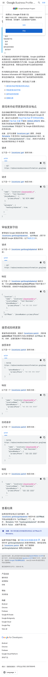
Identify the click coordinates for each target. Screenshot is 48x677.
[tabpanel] (24, 166)
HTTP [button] (6, 159)
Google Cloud (6, 622)
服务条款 (5, 577)
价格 (3, 585)
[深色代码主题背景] (41, 163)
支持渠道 (5, 594)
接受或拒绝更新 (12, 94)
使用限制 (5, 581)
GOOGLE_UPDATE (33, 121)
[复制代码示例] (44, 163)
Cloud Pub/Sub (24, 118)
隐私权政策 (11, 666)
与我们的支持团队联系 (29, 540)
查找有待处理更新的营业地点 (17, 86)
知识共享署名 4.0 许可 (36, 556)
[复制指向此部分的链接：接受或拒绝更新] (23, 327)
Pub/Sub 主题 (14, 121)
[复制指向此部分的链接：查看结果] (15, 508)
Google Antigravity (8, 618)
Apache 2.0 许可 (27, 558)
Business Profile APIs (25, 2)
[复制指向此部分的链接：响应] (8, 276)
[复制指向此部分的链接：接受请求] (13, 345)
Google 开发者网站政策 (17, 560)
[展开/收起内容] (5, 52)
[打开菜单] (3, 2)
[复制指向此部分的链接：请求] (8, 148)
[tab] (6, 158)
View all (4, 629)
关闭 (24, 25)
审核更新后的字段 (13, 90)
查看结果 (9, 98)
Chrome (4, 607)
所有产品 (5, 657)
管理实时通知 (38, 118)
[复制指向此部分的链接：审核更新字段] (20, 227)
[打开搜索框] (39, 2)
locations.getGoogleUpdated (14, 236)
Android (4, 604)
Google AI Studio (7, 615)
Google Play (6, 625)
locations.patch (31, 333)
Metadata (6, 136)
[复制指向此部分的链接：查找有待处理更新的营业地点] (39, 106)
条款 (3, 666)
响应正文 (31, 238)
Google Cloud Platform (10, 654)
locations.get (23, 133)
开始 (24, 31)
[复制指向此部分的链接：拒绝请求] (13, 422)
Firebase (5, 611)
